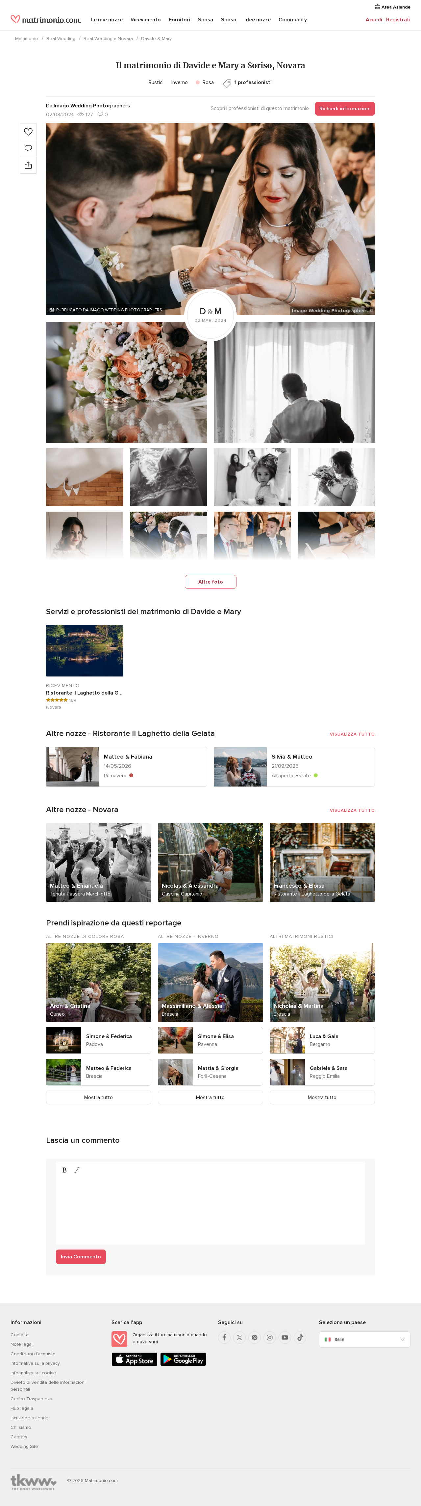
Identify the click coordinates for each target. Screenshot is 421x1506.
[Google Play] (183, 1364)
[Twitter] (239, 1337)
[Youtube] (285, 1337)
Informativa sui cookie (33, 1373)
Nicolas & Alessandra (190, 885)
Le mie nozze (107, 19)
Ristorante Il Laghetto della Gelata (84, 693)
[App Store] (134, 1364)
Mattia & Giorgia (218, 1068)
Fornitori (179, 19)
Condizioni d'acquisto (33, 1354)
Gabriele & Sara (329, 1068)
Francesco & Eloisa (299, 885)
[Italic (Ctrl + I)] (77, 1170)
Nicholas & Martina (299, 1005)
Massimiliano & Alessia (192, 1005)
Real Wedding (60, 38)
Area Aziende (395, 7)
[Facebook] (224, 1337)
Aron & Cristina (70, 1005)
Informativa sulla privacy (35, 1363)
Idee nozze (257, 19)
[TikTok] (300, 1337)
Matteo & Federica (109, 1068)
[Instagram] (269, 1337)
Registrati (398, 19)
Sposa (205, 19)
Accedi (374, 19)
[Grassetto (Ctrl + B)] (64, 1170)
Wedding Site (24, 1446)
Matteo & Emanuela (76, 885)
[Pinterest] (254, 1337)
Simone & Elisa (216, 1036)
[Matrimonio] (46, 20)
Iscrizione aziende (30, 1418)
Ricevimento (146, 19)
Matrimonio (26, 38)
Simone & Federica (109, 1036)
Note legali (22, 1344)
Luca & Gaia (324, 1036)
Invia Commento (81, 1256)
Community (293, 19)
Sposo (228, 19)
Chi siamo (21, 1427)
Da (88, 105)
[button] (210, 219)
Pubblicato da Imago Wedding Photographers (109, 310)
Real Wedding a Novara (108, 38)
